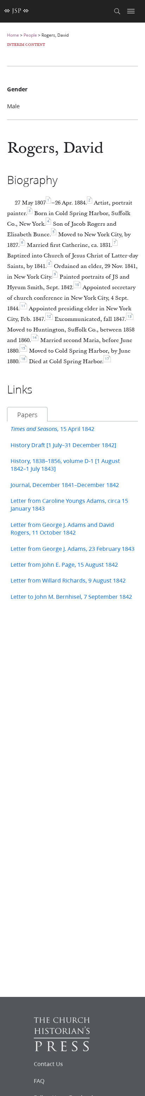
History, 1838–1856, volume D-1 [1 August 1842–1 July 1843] (65, 465)
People (30, 35)
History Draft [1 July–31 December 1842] (63, 445)
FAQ (39, 1081)
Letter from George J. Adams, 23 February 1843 (72, 548)
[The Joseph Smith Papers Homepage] (16, 11)
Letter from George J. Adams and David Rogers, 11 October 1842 (62, 528)
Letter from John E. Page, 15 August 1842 (64, 564)
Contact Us (48, 1064)
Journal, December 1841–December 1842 (65, 485)
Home (13, 35)
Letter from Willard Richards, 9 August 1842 (68, 580)
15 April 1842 (52, 429)
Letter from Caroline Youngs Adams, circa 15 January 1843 (69, 504)
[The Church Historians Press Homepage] (62, 1049)
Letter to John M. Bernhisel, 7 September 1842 (71, 596)
